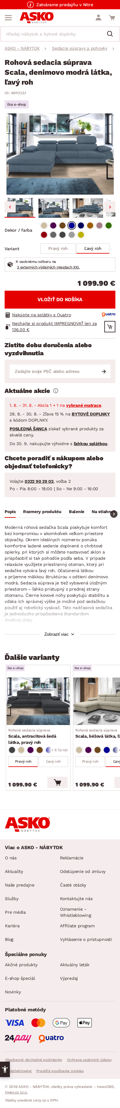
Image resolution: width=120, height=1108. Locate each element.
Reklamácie (71, 857)
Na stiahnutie (105, 511)
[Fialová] (53, 225)
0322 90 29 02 (39, 481)
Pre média (15, 912)
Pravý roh (58, 248)
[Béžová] (44, 225)
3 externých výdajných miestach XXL (48, 267)
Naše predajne (19, 885)
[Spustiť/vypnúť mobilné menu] (8, 17)
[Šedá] (53, 234)
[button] (20, 208)
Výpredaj (69, 978)
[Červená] (44, 234)
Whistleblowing (18, 1071)
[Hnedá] (62, 225)
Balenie (76, 511)
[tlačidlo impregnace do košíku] (109, 326)
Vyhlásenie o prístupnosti (86, 939)
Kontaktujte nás (76, 898)
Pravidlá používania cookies (60, 1071)
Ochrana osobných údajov (89, 1060)
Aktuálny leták (75, 964)
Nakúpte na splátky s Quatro (41, 314)
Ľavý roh (93, 248)
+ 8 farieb (59, 750)
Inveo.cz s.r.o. (16, 1092)
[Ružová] (99, 225)
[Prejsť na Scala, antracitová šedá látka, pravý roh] (38, 701)
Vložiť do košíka (60, 299)
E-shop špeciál (20, 978)
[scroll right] (114, 514)
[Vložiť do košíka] (57, 782)
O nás (11, 857)
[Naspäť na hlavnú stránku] (37, 17)
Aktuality (14, 871)
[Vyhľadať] (112, 34)
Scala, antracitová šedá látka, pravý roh (32, 736)
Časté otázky (73, 885)
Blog (9, 939)
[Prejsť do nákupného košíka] (112, 17)
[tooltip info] (56, 391)
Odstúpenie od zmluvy (83, 871)
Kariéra (12, 925)
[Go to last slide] (10, 207)
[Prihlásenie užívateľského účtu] (98, 17)
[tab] (10, 512)
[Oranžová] (90, 225)
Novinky (13, 991)
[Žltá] (81, 234)
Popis (10, 511)
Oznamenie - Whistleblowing (75, 912)
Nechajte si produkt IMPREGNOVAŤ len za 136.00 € (54, 326)
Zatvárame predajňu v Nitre (64, 4)
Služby (11, 898)
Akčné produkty (21, 964)
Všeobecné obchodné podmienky (33, 1060)
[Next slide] (109, 207)
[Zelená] (108, 225)
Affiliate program (77, 925)
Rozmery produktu (42, 511)
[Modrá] (71, 225)
